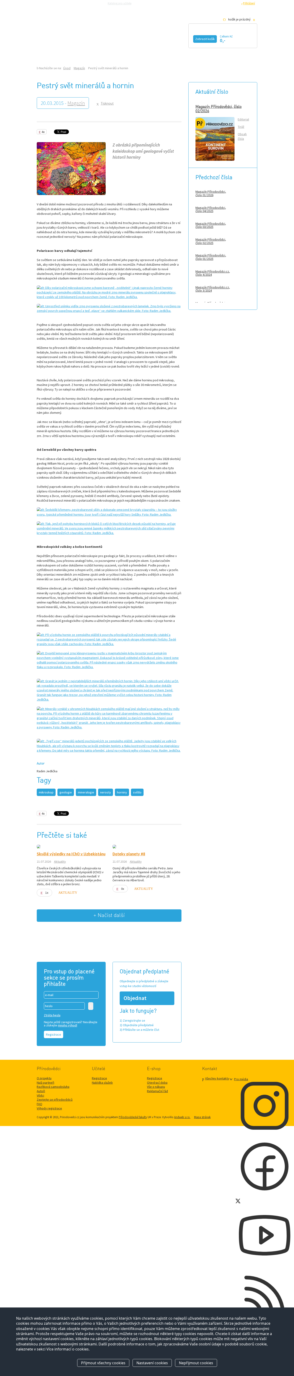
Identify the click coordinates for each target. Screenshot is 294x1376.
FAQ (39, 1104)
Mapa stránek (202, 1117)
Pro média (210, 3)
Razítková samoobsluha (185, 3)
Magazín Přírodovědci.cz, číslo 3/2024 (212, 289)
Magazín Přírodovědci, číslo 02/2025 (210, 241)
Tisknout (107, 103)
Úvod (48, 49)
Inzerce (149, 49)
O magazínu (76, 49)
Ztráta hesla (52, 1015)
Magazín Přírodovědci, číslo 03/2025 (210, 225)
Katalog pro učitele (119, 3)
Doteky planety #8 (129, 853)
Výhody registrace (49, 1108)
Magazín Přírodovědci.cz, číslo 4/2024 (212, 273)
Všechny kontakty (217, 1078)
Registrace (232, 3)
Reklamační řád (157, 1091)
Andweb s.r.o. (182, 1117)
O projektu (44, 1078)
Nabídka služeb (102, 1082)
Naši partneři (45, 1082)
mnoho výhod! (67, 1025)
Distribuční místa (114, 49)
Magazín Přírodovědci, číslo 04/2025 (210, 209)
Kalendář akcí (74, 38)
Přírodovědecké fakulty (133, 1117)
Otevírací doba (157, 1082)
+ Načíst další (109, 915)
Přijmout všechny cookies (103, 1362)
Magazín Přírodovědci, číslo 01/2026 (210, 193)
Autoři (41, 1091)
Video (142, 38)
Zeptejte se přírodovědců (152, 3)
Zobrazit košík (205, 39)
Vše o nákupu (156, 1087)
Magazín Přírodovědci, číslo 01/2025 (210, 257)
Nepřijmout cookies (196, 1362)
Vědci (40, 1095)
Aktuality (60, 861)
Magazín (113, 38)
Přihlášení (249, 3)
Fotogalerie (175, 38)
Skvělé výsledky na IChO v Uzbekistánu (71, 853)
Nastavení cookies (152, 1362)
